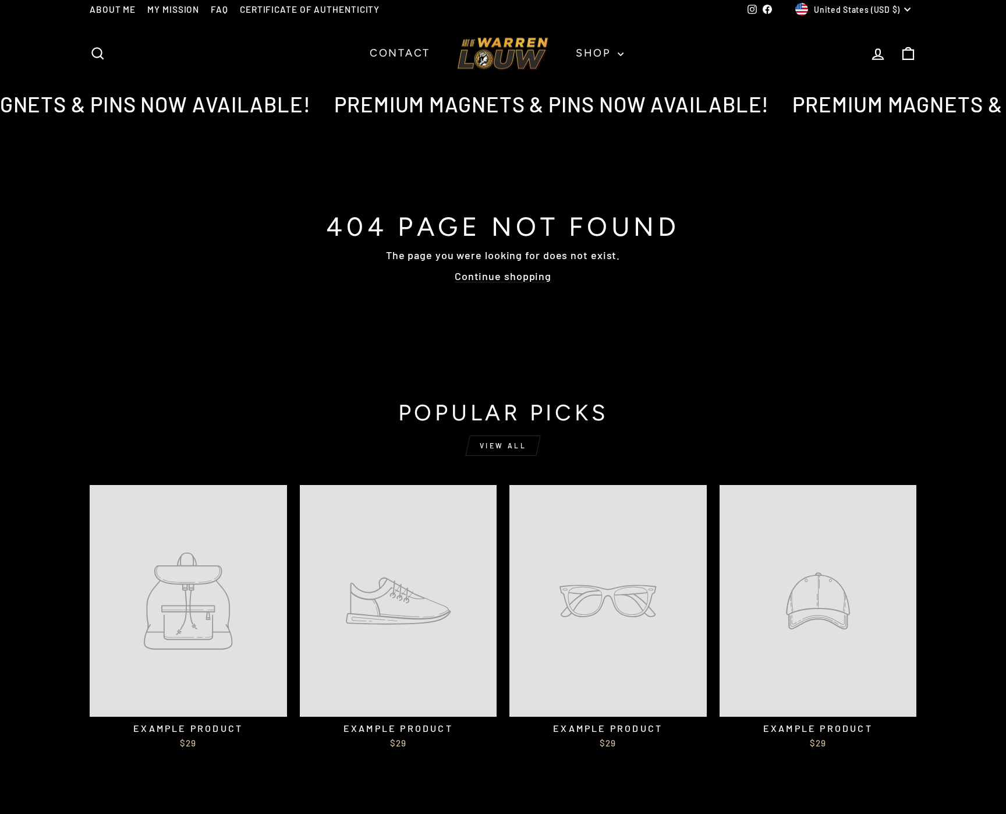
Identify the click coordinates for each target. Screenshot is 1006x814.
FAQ (219, 9)
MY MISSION (173, 9)
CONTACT (400, 53)
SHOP (595, 53)
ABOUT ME (113, 9)
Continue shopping (503, 276)
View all (503, 445)
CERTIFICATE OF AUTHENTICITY (310, 9)
